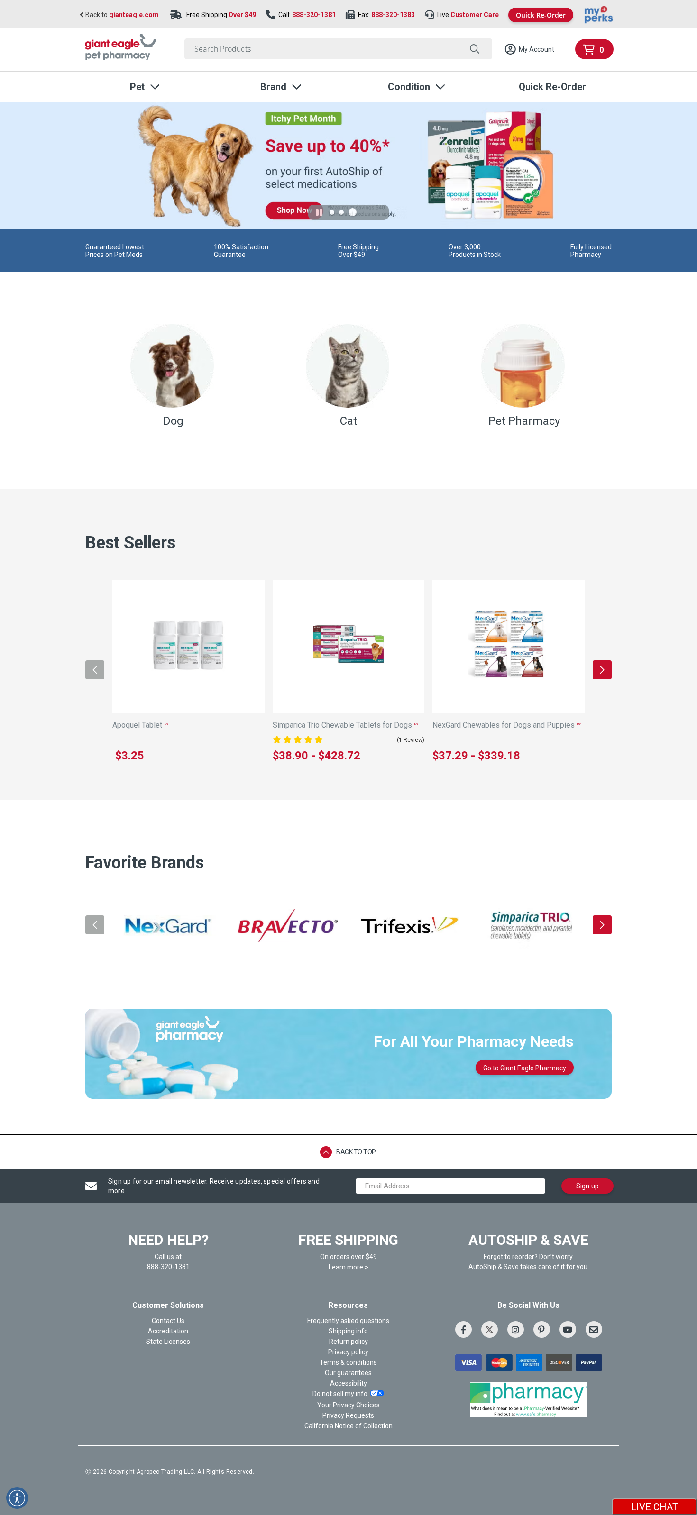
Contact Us (168, 1320)
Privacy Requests (348, 1415)
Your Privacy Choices (348, 1405)
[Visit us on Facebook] (463, 1329)
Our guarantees (348, 1373)
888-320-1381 (314, 14)
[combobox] (338, 48)
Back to (121, 14)
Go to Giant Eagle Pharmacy (524, 1068)
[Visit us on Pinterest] (541, 1329)
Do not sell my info (339, 1394)
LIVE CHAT (654, 1507)
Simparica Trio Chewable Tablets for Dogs (345, 725)
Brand (273, 86)
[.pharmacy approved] (528, 1399)
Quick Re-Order (541, 14)
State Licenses (168, 1341)
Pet (137, 86)
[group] (166, 925)
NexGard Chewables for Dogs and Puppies (506, 725)
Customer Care (474, 14)
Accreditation (168, 1331)
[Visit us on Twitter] (489, 1329)
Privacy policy (348, 1352)
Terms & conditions (348, 1362)
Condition (409, 86)
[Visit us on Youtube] (567, 1329)
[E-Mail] (594, 1329)
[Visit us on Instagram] (515, 1329)
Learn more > (348, 1267)
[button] (529, 49)
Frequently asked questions (348, 1320)
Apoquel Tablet (140, 725)
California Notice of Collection (348, 1426)
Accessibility (348, 1383)
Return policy (348, 1341)
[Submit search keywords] (474, 48)
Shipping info (348, 1331)
